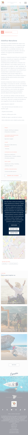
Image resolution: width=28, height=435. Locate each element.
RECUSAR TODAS (14, 228)
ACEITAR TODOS (14, 232)
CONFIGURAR (14, 225)
